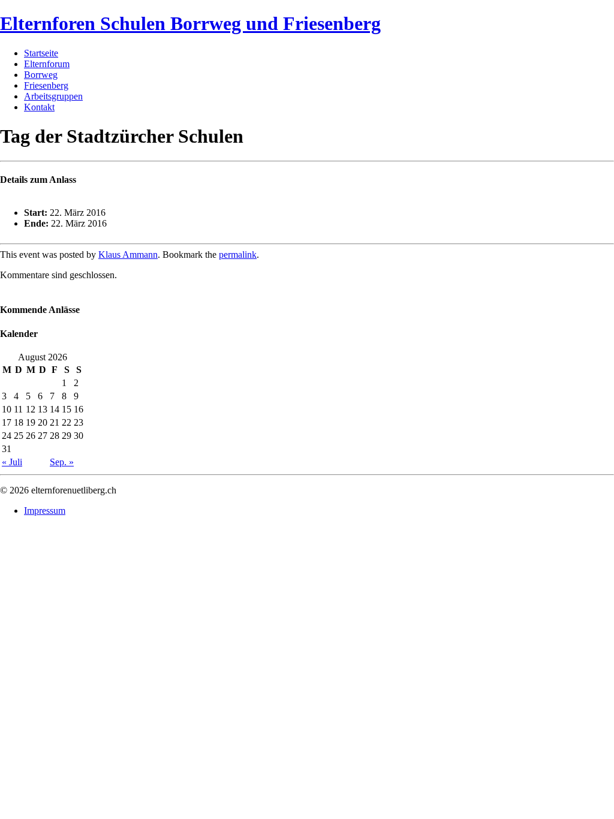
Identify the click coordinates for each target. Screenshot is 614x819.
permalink (238, 254)
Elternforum (47, 64)
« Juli (12, 462)
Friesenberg (46, 85)
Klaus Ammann (128, 254)
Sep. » (62, 462)
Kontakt (39, 107)
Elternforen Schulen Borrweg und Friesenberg (190, 23)
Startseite (41, 53)
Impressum (44, 510)
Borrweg (41, 75)
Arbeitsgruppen (53, 96)
